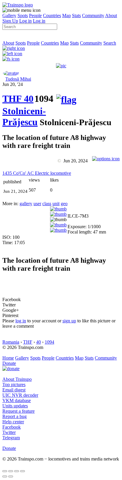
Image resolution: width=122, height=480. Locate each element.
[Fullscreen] (11, 58)
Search (109, 42)
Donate (9, 363)
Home (8, 357)
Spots (22, 15)
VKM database (16, 400)
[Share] (10, 471)
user (37, 203)
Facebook (11, 427)
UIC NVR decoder (20, 395)
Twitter (9, 432)
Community (93, 15)
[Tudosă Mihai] (11, 73)
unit (56, 203)
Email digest (13, 389)
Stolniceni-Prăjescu (24, 116)
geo (64, 203)
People (35, 15)
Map (66, 15)
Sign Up (10, 20)
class (46, 203)
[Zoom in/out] (22, 471)
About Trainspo (17, 379)
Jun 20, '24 (12, 84)
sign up (69, 320)
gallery (26, 203)
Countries (52, 15)
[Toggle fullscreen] (16, 471)
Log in (25, 20)
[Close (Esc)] (4, 471)
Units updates (15, 405)
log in (20, 320)
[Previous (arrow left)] (4, 476)
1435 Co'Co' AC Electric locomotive (36, 173)
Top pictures (13, 384)
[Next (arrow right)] (10, 476)
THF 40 (17, 98)
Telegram (11, 437)
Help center (13, 421)
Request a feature (18, 411)
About (111, 15)
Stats (76, 15)
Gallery (9, 15)
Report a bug (14, 416)
